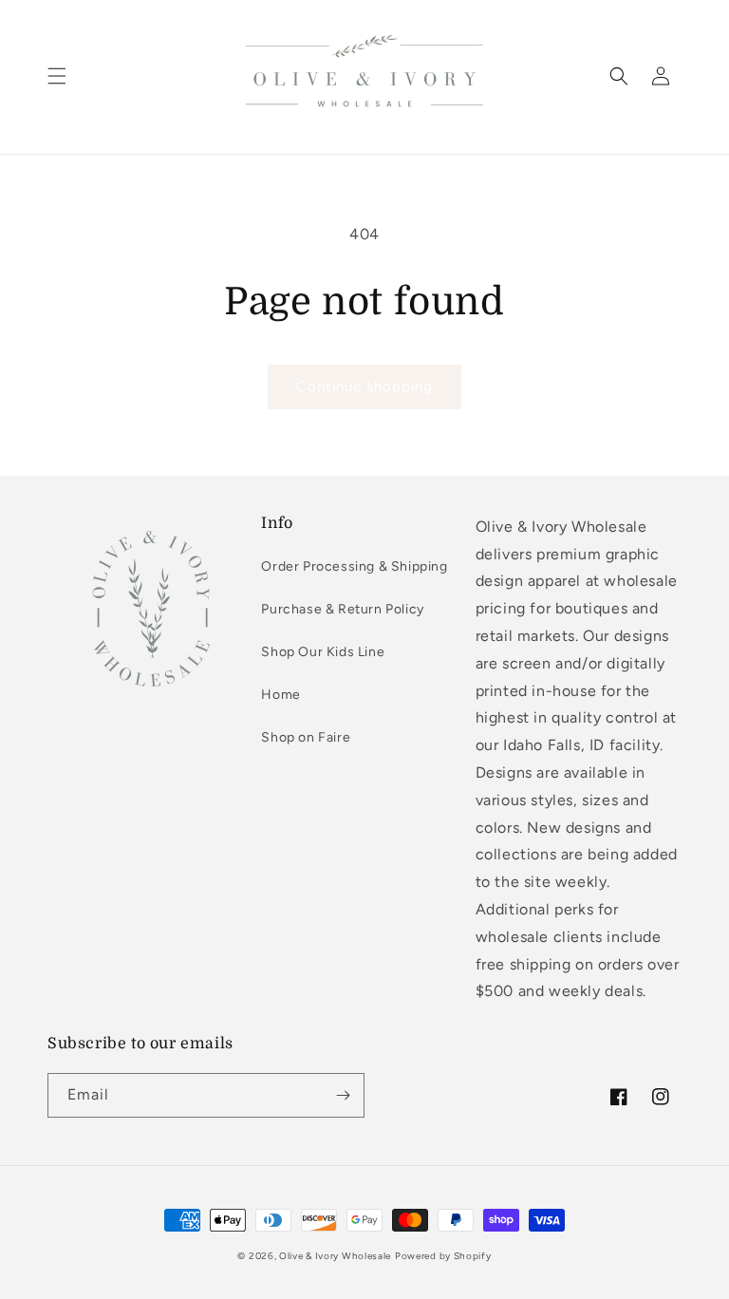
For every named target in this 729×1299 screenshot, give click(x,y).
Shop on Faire (305, 737)
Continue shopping (364, 386)
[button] (57, 76)
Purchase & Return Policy (342, 609)
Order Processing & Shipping (354, 566)
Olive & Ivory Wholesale (335, 1256)
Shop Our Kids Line (322, 652)
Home (280, 695)
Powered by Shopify (443, 1256)
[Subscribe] (343, 1095)
